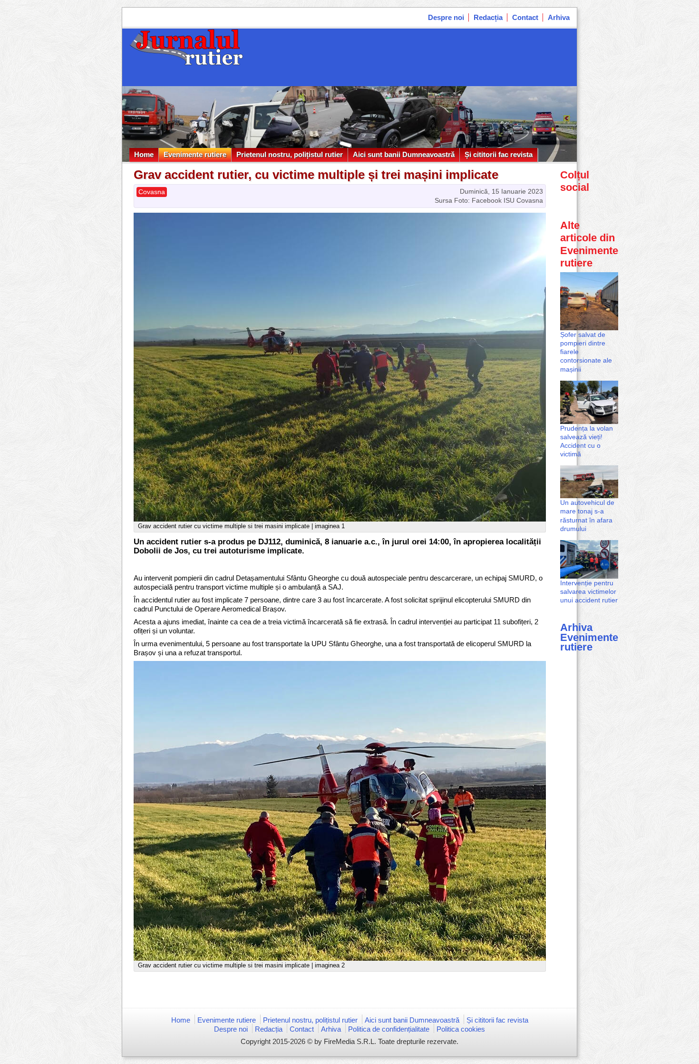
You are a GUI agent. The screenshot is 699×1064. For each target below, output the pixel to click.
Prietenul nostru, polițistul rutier (289, 154)
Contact (525, 17)
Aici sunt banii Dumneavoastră (404, 154)
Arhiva (559, 17)
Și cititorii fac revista (499, 154)
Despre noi (446, 17)
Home (144, 154)
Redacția (488, 17)
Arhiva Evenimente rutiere (589, 636)
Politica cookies (461, 1029)
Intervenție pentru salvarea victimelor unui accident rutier (589, 591)
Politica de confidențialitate (388, 1029)
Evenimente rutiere (195, 154)
